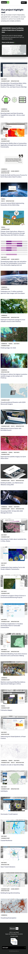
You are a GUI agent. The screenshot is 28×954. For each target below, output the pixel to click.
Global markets (15, 171)
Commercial (4, 109)
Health (3, 201)
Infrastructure (15, 81)
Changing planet (5, 81)
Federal (3, 199)
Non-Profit (4, 79)
